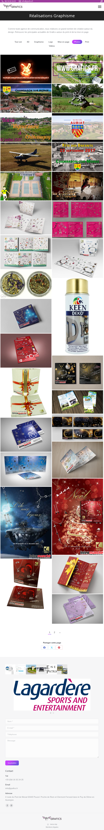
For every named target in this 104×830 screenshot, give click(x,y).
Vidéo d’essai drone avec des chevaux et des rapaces (73, 98)
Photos (77, 42)
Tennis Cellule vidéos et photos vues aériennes (24, 186)
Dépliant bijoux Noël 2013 (21, 469)
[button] (50, 713)
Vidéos (52, 46)
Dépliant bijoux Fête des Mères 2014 (75, 609)
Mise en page (63, 42)
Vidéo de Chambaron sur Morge (24, 85)
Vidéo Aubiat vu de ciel (70, 127)
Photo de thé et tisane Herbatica (25, 284)
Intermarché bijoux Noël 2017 (23, 316)
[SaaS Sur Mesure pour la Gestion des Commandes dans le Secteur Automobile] (21, 669)
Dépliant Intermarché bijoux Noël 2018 (77, 372)
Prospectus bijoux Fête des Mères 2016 (25, 252)
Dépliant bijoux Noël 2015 (21, 434)
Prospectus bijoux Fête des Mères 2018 (25, 218)
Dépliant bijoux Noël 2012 (72, 516)
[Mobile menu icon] (99, 6)
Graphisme (39, 42)
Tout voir (18, 42)
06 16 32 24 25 (10, 1)
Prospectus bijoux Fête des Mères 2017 (77, 220)
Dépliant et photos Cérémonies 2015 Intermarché (24, 393)
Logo (50, 42)
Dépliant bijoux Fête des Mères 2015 (24, 584)
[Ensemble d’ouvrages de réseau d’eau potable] (31, 669)
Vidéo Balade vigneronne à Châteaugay (21, 126)
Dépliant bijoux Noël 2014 (72, 459)
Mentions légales (52, 827)
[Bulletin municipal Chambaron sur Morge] (62, 669)
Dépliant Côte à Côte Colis (72, 402)
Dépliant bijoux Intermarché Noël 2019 (77, 561)
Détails (16, 62)
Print (87, 42)
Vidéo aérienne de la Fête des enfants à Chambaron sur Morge (76, 157)
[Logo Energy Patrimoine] (52, 669)
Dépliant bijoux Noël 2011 (21, 522)
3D (28, 42)
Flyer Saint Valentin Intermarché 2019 (25, 350)
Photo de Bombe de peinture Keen (74, 317)
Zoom (9, 62)
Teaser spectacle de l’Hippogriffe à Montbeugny (76, 186)
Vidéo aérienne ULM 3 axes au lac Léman (25, 157)
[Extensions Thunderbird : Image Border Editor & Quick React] (10, 669)
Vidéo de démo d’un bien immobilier (71, 69)
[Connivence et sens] (41, 669)
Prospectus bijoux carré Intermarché (71, 258)
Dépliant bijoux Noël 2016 (72, 427)
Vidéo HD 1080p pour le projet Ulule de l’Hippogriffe (23, 69)
